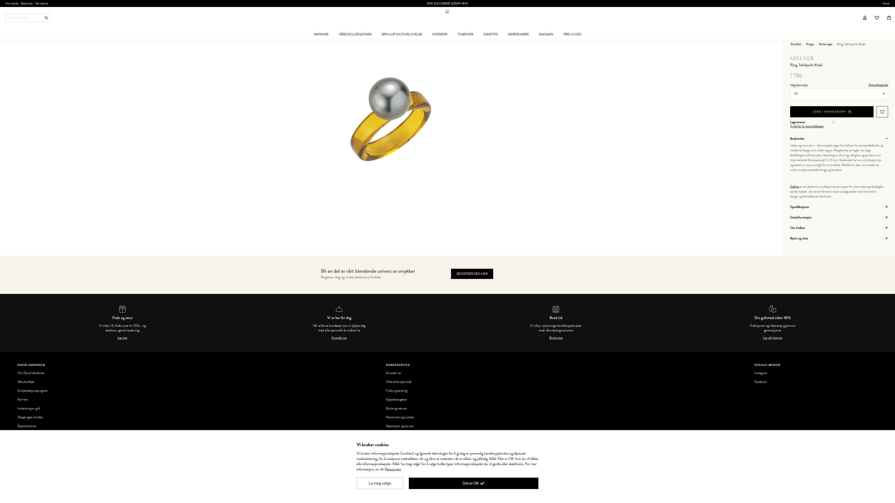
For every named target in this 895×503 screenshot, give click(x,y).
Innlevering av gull (28, 408)
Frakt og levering (396, 390)
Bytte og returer (396, 408)
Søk (46, 17)
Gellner (802, 58)
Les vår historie (772, 338)
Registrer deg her (472, 273)
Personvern (393, 469)
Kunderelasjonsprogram (32, 390)
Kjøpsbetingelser (396, 399)
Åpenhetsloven (26, 426)
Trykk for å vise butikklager (807, 126)
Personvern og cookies (400, 417)
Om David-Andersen (31, 373)
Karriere (22, 399)
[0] (889, 18)
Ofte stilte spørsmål (398, 382)
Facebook (760, 382)
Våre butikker (25, 382)
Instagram (760, 373)
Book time (556, 338)
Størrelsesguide (878, 84)
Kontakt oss (339, 338)
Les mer (122, 338)
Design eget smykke (29, 417)
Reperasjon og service (399, 426)
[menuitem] (321, 34)
